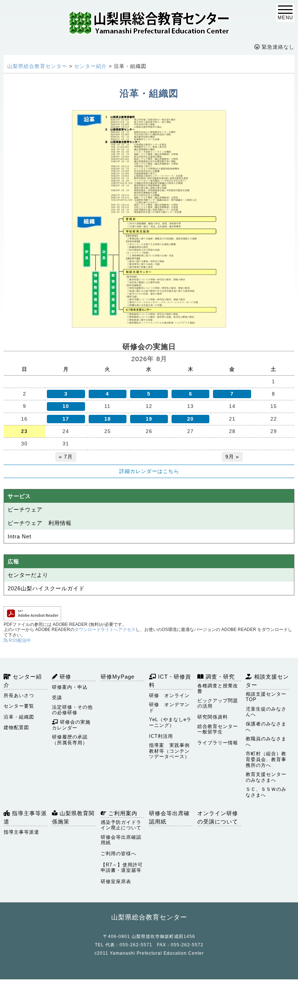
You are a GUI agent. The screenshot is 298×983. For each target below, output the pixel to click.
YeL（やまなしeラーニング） (170, 722)
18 (107, 419)
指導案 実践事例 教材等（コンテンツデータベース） (171, 751)
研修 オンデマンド (169, 707)
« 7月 (66, 457)
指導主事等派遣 (25, 817)
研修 (64, 676)
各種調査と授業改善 (217, 688)
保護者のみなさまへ (266, 726)
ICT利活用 (161, 736)
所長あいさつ (19, 695)
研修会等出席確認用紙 (121, 840)
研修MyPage (117, 676)
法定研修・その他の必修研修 (72, 710)
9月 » (232, 457)
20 (190, 419)
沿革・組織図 (19, 717)
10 (66, 406)
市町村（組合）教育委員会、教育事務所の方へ (266, 759)
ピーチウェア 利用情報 (40, 523)
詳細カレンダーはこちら (149, 471)
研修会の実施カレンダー (71, 725)
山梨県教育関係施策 (73, 817)
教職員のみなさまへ (266, 741)
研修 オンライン (169, 695)
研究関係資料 (212, 717)
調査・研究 (219, 676)
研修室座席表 (116, 881)
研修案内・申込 (70, 687)
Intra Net (19, 536)
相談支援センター (267, 680)
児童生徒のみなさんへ (266, 711)
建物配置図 (16, 727)
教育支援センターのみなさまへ (266, 777)
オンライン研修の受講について (217, 817)
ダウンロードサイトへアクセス (105, 629)
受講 (57, 697)
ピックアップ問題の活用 (217, 703)
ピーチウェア (25, 509)
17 (66, 419)
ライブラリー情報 (217, 742)
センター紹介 (23, 680)
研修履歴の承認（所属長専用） (70, 739)
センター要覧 (19, 706)
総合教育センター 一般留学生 (219, 729)
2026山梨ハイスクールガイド (46, 588)
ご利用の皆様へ (118, 853)
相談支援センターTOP (266, 697)
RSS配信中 (19, 640)
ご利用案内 (121, 813)
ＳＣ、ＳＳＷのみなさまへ (266, 792)
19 (149, 419)
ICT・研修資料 (170, 680)
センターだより (28, 575)
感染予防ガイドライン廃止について (121, 825)
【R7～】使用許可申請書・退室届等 (122, 867)
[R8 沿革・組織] (149, 219)
